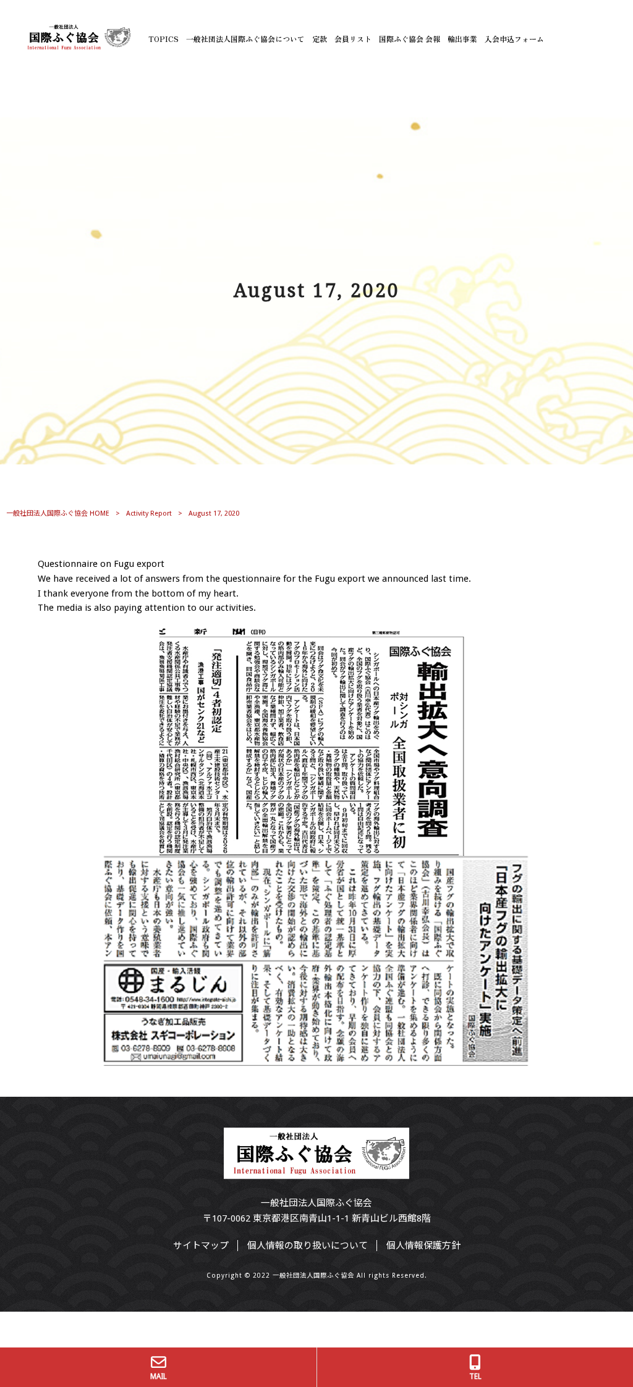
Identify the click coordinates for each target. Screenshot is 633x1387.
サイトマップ (201, 1245)
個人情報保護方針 (423, 1245)
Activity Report (149, 513)
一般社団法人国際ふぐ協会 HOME (57, 513)
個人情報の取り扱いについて (307, 1245)
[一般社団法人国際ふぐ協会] (77, 45)
